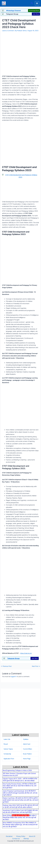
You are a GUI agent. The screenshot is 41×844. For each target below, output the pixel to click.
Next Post (36, 666)
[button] (32, 3)
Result (6, 744)
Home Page (27, 758)
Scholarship (7, 754)
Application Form (9, 758)
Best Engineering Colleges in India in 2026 (17, 770)
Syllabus (25, 739)
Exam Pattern (27, 754)
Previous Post (6, 666)
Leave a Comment (8, 30)
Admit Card (26, 744)
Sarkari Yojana (8, 749)
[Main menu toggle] (37, 3)
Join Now (36, 14)
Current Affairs (27, 749)
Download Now (34, 10)
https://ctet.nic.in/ (26, 653)
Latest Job (7, 739)
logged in (14, 676)
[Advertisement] (20, 829)
